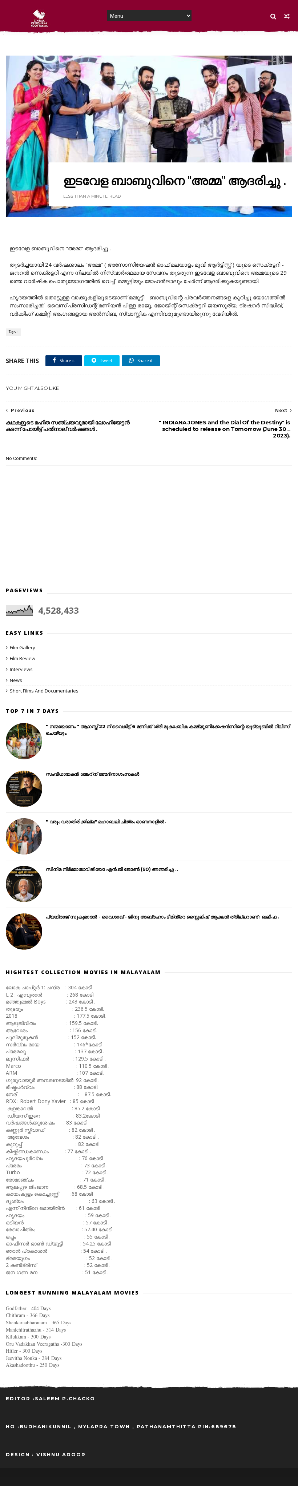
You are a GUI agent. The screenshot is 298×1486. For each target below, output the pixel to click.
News (16, 680)
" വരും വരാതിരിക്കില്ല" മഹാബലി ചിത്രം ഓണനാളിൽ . (106, 821)
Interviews (21, 669)
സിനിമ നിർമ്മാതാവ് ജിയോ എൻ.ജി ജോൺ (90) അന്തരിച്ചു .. (112, 869)
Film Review (22, 658)
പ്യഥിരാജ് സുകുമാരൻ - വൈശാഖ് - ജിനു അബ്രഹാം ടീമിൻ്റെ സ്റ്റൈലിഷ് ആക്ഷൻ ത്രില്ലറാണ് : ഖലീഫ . (162, 917)
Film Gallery (22, 647)
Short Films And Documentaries (44, 690)
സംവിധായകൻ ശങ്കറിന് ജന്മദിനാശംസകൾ (92, 774)
